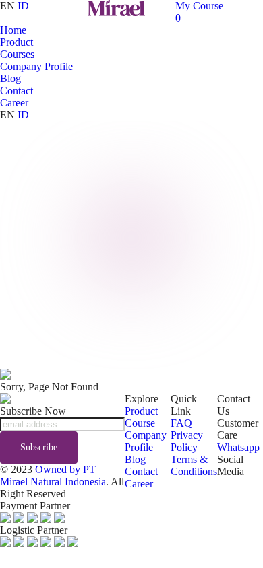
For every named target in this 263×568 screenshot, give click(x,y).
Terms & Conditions (194, 465)
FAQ (181, 423)
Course (140, 423)
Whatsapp (238, 447)
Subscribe (38, 447)
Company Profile (36, 66)
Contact (16, 90)
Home (13, 30)
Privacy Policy (187, 441)
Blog (10, 78)
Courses (17, 54)
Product (16, 42)
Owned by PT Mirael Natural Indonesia (53, 475)
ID (23, 5)
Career (14, 102)
